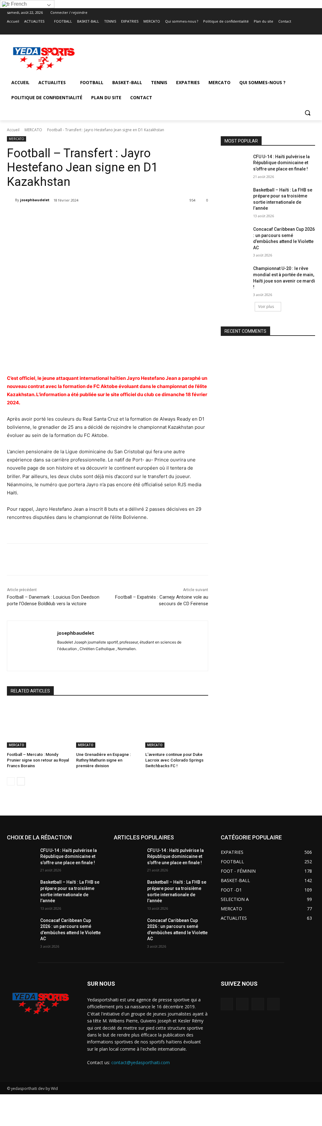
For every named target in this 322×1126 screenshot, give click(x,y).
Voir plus (266, 306)
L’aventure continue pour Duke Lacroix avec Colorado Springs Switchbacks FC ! (174, 760)
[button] (307, 112)
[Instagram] (285, 30)
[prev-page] (11, 781)
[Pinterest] (86, 216)
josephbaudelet (34, 199)
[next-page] (21, 781)
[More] (144, 216)
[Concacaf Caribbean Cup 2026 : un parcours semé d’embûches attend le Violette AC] (235, 236)
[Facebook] (276, 30)
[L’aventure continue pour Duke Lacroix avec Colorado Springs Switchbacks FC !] (176, 726)
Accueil (13, 129)
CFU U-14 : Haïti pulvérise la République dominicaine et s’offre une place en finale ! (281, 162)
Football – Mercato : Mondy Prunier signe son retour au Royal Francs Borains (38, 760)
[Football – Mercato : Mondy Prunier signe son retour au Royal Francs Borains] (38, 726)
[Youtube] (311, 30)
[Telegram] (115, 216)
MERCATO (33, 129)
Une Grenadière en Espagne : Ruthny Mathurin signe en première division (103, 760)
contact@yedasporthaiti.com (140, 1062)
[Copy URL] (130, 216)
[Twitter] (294, 30)
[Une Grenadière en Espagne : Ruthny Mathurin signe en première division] (107, 726)
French (18, 4)
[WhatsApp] (302, 30)
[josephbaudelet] (11, 200)
